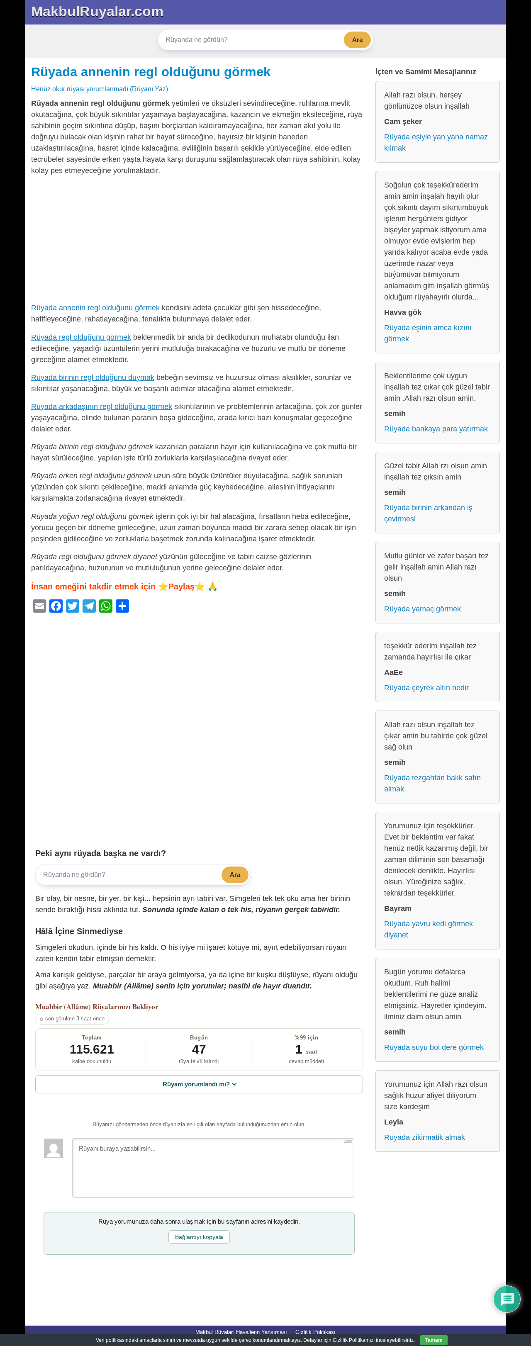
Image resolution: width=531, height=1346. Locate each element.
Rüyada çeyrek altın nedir (426, 688)
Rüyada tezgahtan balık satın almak (432, 783)
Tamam (434, 1340)
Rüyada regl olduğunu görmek (81, 337)
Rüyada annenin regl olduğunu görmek (150, 72)
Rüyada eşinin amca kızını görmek (428, 333)
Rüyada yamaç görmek (422, 609)
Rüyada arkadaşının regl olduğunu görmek (101, 406)
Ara (357, 39)
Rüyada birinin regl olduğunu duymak (92, 377)
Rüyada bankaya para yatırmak (436, 429)
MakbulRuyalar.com (97, 11)
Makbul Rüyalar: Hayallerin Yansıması (241, 1332)
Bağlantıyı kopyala (199, 1237)
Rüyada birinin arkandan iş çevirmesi (428, 513)
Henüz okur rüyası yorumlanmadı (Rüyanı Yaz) (99, 88)
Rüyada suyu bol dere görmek (434, 1047)
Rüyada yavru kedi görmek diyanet (428, 929)
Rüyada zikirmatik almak (424, 1137)
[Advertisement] (199, 241)
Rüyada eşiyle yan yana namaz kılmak (436, 142)
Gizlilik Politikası (315, 1332)
